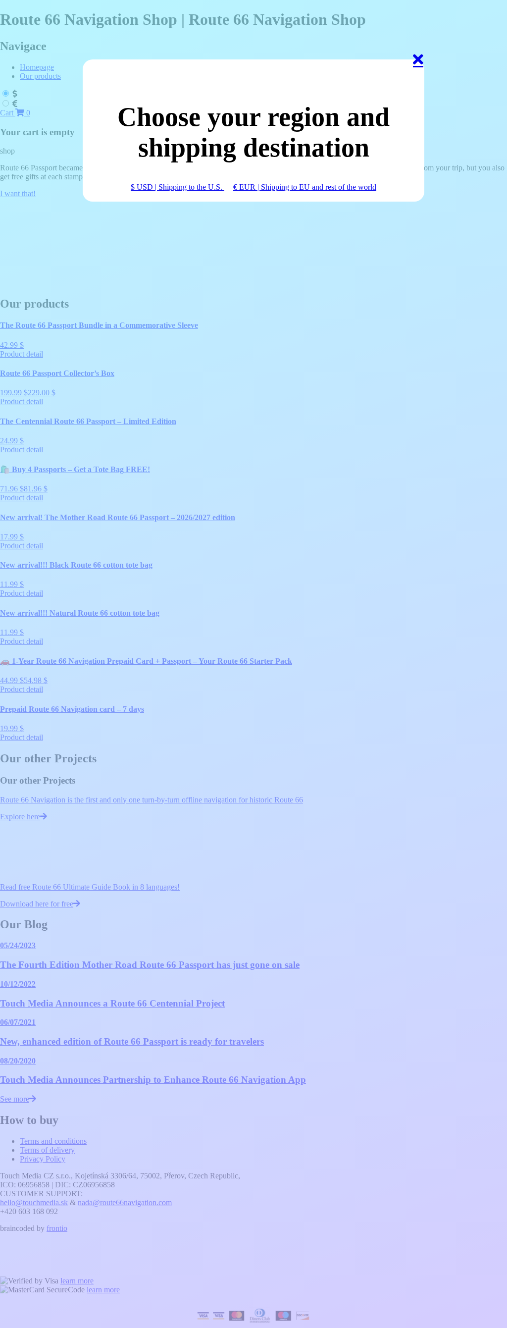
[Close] (418, 65)
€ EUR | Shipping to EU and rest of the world (304, 187)
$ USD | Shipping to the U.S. (177, 187)
